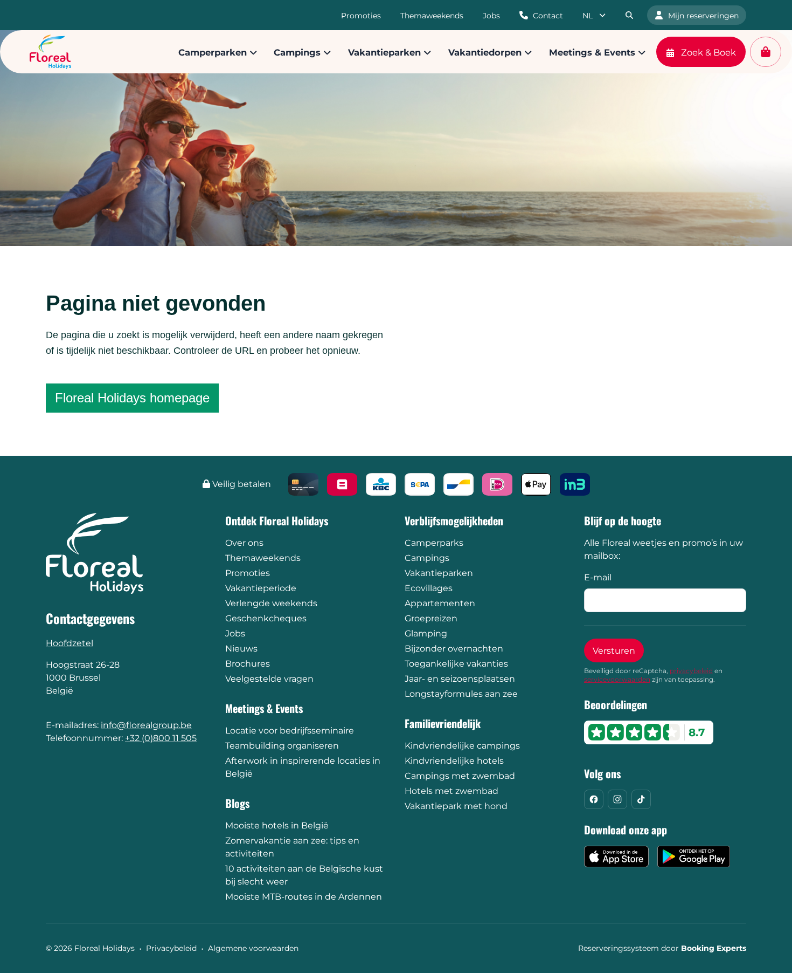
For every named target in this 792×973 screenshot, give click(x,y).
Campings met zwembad (460, 776)
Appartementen (440, 603)
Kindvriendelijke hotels (454, 761)
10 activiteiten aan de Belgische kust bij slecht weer (304, 875)
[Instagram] (617, 799)
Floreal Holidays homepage (132, 397)
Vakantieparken (439, 573)
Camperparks (434, 543)
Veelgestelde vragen (269, 679)
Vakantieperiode (260, 588)
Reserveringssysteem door (662, 948)
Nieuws (241, 648)
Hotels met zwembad (451, 791)
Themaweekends (263, 558)
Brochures (247, 664)
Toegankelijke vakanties (456, 664)
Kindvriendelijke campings (462, 746)
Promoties (247, 573)
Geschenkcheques (266, 618)
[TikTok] (641, 799)
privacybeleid (691, 671)
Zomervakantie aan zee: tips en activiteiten (292, 847)
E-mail (598, 577)
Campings (427, 558)
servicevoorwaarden (617, 679)
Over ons (244, 543)
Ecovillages (429, 588)
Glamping (426, 633)
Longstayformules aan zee (461, 694)
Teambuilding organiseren (282, 746)
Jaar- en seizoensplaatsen (460, 679)
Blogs (237, 803)
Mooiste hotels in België (277, 825)
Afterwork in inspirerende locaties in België (302, 767)
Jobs (235, 633)
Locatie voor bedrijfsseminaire (289, 730)
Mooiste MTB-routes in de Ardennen (303, 897)
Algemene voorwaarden (253, 948)
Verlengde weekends (271, 603)
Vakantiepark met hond (456, 806)
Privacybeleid (171, 948)
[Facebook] (593, 799)
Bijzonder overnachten (454, 648)
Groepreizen (431, 618)
